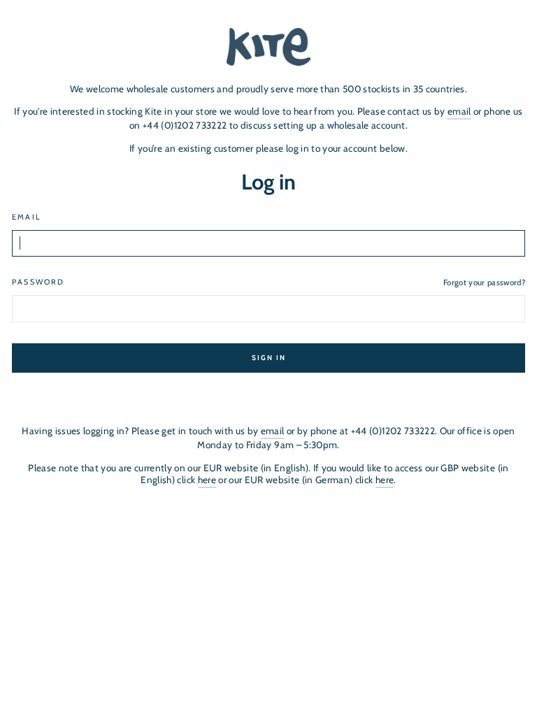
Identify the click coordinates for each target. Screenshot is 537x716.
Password (38, 282)
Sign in (269, 357)
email (459, 111)
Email (26, 217)
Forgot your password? (484, 282)
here (207, 479)
